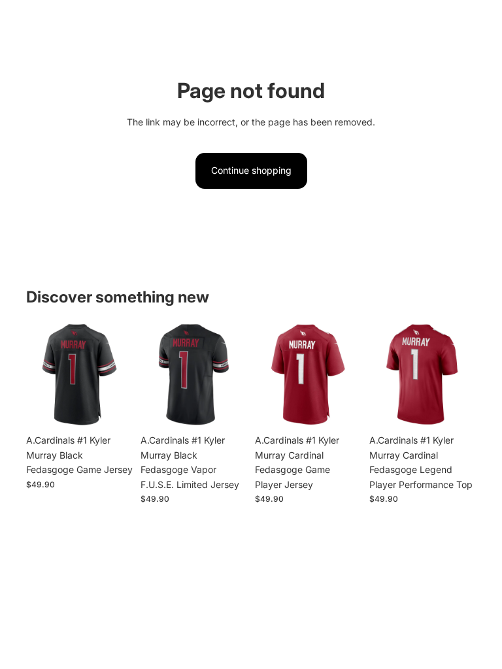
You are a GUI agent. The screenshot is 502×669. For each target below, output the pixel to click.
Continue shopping (251, 170)
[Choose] (112, 408)
